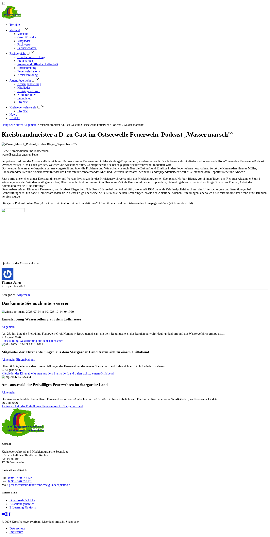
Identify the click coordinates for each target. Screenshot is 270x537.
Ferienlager (24, 98)
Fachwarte (23, 44)
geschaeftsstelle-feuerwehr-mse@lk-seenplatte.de (39, 485)
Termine (14, 24)
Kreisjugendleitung (29, 84)
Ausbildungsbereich (21, 504)
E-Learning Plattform (22, 507)
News (13, 114)
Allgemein (30, 124)
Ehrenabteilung (26, 67)
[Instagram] (6, 514)
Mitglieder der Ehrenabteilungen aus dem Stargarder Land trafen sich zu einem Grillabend (58, 373)
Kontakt (14, 118)
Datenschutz (17, 528)
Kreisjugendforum (28, 91)
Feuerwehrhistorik (28, 71)
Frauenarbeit (25, 60)
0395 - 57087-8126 (20, 477)
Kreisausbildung (27, 75)
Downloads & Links (22, 500)
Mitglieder (23, 41)
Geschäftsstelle (26, 37)
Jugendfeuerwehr (20, 80)
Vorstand (22, 33)
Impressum (16, 532)
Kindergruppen (26, 94)
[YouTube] (3, 514)
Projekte (22, 102)
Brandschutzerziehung (31, 57)
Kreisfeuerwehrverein (23, 107)
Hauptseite (8, 124)
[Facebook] (9, 514)
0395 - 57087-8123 (20, 481)
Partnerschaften (27, 48)
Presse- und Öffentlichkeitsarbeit (37, 64)
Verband (14, 30)
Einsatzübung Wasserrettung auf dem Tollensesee (32, 340)
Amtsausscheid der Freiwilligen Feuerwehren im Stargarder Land (42, 406)
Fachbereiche (17, 53)
